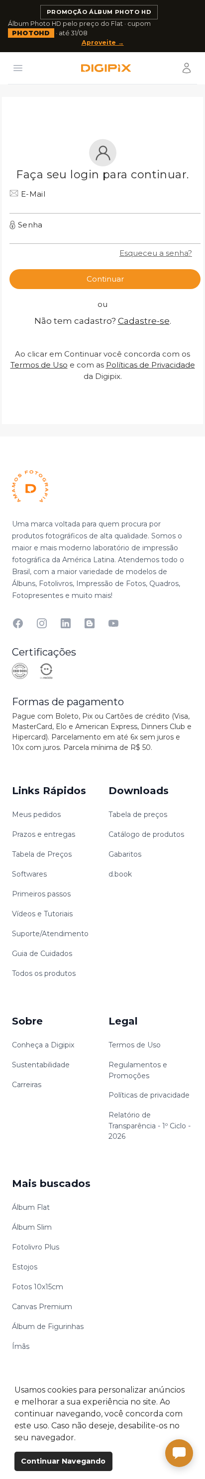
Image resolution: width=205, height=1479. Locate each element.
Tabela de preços (137, 814)
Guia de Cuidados (42, 953)
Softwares (29, 874)
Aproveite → (103, 42)
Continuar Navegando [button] (63, 1461)
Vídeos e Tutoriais (42, 913)
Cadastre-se (144, 321)
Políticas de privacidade (149, 1095)
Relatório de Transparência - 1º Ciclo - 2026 (149, 1125)
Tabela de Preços (42, 854)
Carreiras (26, 1084)
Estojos (24, 1266)
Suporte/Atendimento (50, 933)
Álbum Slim (32, 1227)
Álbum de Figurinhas (48, 1326)
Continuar (105, 279)
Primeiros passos (41, 893)
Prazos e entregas (43, 834)
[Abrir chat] (179, 1453)
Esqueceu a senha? (155, 253)
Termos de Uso (39, 365)
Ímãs (20, 1346)
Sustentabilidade (41, 1064)
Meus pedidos (36, 814)
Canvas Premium (42, 1306)
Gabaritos (124, 854)
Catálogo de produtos (146, 834)
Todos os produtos (44, 973)
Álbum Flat (31, 1207)
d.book (120, 874)
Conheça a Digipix (43, 1044)
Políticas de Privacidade (150, 365)
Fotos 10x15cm (37, 1286)
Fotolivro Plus (35, 1247)
